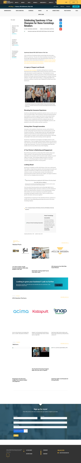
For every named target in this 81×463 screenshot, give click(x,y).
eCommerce (30, 10)
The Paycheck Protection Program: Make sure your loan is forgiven (40, 369)
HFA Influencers (23, 6)
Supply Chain (41, 14)
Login (66, 2)
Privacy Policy (8, 452)
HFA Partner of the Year (40, 207)
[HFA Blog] (14, 6)
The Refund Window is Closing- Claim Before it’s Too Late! (15, 42)
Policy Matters (67, 10)
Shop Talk (30, 6)
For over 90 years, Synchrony (30, 70)
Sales (77, 10)
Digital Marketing (20, 10)
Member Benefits (43, 2)
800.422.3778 (61, 450)
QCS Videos (56, 6)
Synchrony (27, 209)
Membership (45, 453)
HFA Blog (11, 6)
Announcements (7, 10)
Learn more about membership (48, 228)
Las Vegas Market (29, 450)
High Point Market (29, 453)
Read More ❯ (14, 33)
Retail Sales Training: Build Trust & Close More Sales (40, 271)
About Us (16, 2)
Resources (35, 2)
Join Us (73, 2)
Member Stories (56, 10)
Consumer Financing (32, 207)
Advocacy (22, 2)
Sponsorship (45, 450)
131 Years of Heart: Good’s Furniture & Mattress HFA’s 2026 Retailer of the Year (20, 268)
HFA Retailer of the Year (49, 207)
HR (47, 10)
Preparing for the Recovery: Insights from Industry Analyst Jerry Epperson (19, 380)
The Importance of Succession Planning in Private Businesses (15, 54)
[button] (60, 20)
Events (29, 2)
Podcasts (68, 6)
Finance (17, 6)
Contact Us (51, 2)
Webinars (62, 6)
